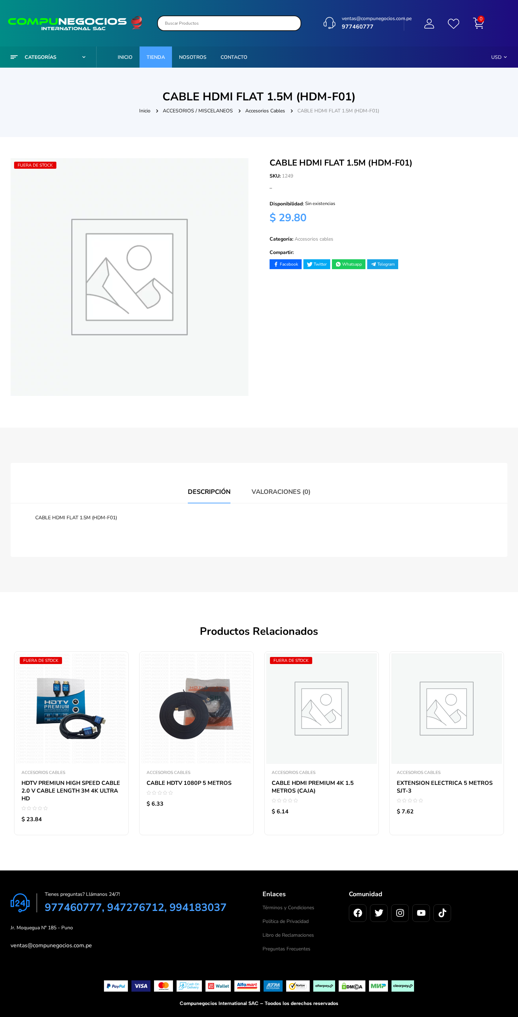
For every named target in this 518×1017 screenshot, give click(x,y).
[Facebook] (357, 913)
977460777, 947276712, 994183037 (136, 907)
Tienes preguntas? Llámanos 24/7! (82, 894)
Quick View (116, 705)
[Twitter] (379, 913)
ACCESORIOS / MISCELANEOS (198, 110)
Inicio (144, 110)
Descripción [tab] (209, 492)
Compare (116, 689)
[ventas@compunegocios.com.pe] (329, 23)
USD (496, 57)
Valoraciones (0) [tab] (281, 492)
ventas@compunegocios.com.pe (377, 18)
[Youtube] (421, 913)
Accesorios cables (265, 110)
